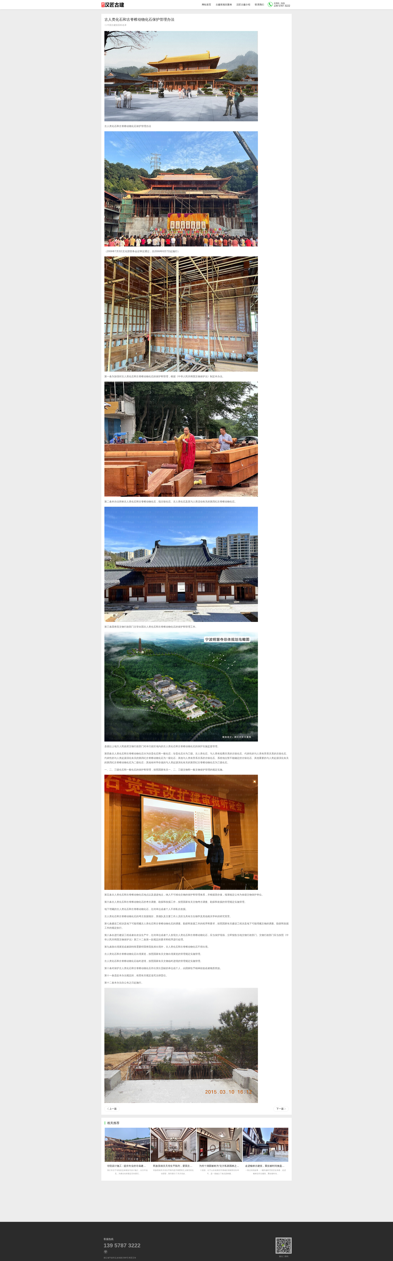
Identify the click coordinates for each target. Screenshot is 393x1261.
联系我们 (259, 4)
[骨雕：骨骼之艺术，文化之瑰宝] (219, 1145)
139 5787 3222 (122, 1245)
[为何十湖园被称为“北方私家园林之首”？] (127, 1145)
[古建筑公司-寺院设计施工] (112, 4)
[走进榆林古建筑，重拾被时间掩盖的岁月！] (173, 1145)
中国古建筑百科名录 (116, 25)
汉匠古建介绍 (243, 4)
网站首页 (206, 4)
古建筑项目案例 (224, 4)
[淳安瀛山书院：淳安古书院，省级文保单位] (265, 1145)
